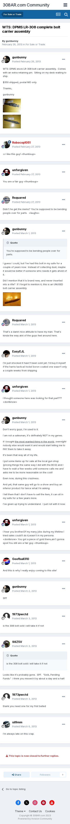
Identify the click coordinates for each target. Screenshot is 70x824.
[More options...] (63, 59)
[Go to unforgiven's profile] (6, 172)
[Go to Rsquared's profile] (6, 200)
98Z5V (17, 642)
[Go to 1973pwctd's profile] (6, 616)
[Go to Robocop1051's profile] (6, 144)
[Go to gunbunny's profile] (6, 59)
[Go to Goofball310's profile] (6, 561)
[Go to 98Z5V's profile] (6, 644)
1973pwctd (20, 614)
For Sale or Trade (35, 44)
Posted (26, 61)
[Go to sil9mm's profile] (6, 724)
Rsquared (19, 197)
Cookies (50, 811)
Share (17, 774)
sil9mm (17, 722)
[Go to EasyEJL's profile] (6, 353)
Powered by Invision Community (35, 818)
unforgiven (20, 170)
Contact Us (35, 811)
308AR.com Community (26, 5)
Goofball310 (20, 559)
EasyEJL (18, 351)
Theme (19, 811)
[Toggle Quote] (8, 242)
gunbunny (12, 40)
